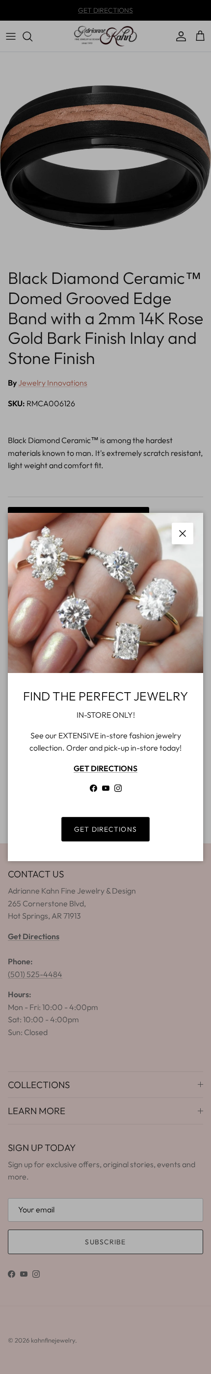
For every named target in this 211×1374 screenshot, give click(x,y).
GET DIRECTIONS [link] (105, 829)
